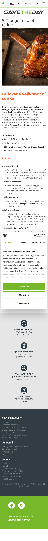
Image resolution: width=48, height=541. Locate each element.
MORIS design (8, 479)
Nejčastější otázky (10, 438)
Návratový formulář (10, 432)
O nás (4, 463)
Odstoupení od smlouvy (12, 474)
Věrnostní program (10, 425)
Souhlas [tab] (8, 242)
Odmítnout (24, 303)
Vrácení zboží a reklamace (13, 430)
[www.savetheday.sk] (11, 3)
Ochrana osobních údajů (12, 471)
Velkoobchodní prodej (11, 476)
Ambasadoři (7, 452)
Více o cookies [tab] (38, 242)
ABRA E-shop (24, 487)
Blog (4, 454)
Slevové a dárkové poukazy (14, 427)
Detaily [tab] (23, 242)
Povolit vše (24, 286)
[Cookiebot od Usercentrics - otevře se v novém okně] (34, 235)
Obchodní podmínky (11, 468)
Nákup (5, 422)
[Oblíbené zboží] (26, 3)
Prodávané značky (10, 449)
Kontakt (5, 466)
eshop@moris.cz (24, 334)
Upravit (22, 295)
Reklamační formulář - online (15, 435)
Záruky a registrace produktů (15, 447)
